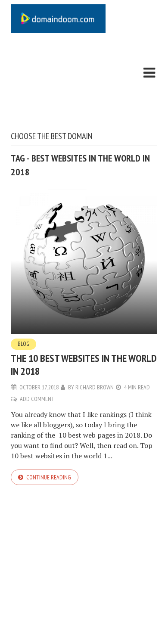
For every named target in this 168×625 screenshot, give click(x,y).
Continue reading (48, 477)
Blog (23, 344)
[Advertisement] (58, 83)
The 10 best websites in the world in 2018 (84, 364)
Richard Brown (94, 387)
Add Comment (37, 399)
